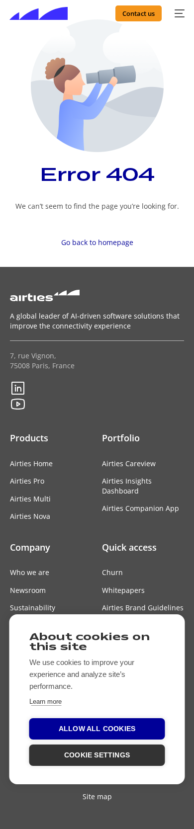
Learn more (45, 701)
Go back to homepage (97, 242)
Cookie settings (97, 755)
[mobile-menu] (178, 13)
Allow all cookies (97, 729)
